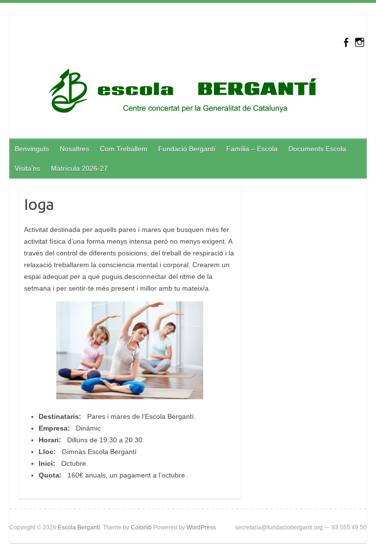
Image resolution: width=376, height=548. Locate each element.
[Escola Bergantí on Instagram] (359, 42)
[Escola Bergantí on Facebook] (345, 42)
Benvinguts (32, 149)
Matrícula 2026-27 (79, 168)
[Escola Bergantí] (182, 92)
